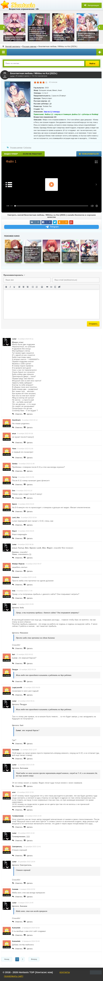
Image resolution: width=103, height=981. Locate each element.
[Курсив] (10, 287)
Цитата (29, 414)
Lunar (12, 76)
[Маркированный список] (33, 287)
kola (13, 591)
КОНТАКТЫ (65, 972)
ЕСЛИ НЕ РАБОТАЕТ (32, 154)
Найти (92, 63)
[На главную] (20, 5)
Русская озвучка (29, 46)
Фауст (14, 531)
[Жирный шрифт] (6, 287)
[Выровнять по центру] (23, 287)
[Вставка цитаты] (47, 287)
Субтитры (27, 148)
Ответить (18, 414)
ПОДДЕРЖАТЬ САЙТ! (13, 976)
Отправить (93, 324)
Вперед (34, 959)
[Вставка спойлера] (55, 287)
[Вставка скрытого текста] (59, 287)
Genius (14, 464)
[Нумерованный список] (37, 287)
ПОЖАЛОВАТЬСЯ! (90, 154)
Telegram (54, 227)
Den (13, 491)
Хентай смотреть (12, 46)
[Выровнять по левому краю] (19, 287)
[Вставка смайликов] (42, 287)
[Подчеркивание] (14, 287)
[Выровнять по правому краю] (27, 287)
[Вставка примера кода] (51, 287)
